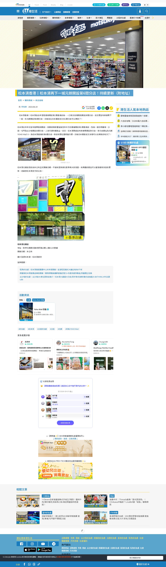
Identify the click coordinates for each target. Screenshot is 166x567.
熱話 (112, 496)
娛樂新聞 (66, 12)
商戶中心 (125, 5)
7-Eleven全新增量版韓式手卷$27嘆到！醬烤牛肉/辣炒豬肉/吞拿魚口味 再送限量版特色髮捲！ (62, 502)
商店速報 (39, 100)
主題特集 (148, 17)
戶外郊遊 (113, 512)
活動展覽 (65, 537)
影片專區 (99, 17)
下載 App (137, 5)
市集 (72, 537)
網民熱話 (65, 547)
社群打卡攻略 (114, 5)
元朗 (28, 300)
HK (29, 5)
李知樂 (24, 106)
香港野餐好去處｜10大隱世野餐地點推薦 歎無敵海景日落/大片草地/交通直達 (129, 517)
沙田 (52, 329)
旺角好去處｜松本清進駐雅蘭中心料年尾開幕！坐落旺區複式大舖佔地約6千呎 (51, 269)
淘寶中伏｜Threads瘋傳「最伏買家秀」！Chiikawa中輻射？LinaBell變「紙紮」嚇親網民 (129, 502)
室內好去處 (46, 512)
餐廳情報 (65, 540)
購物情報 (28, 100)
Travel (37, 5)
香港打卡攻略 (135, 17)
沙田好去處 (42, 329)
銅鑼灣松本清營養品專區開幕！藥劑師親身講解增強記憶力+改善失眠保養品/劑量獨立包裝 (56, 273)
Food (45, 5)
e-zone (70, 5)
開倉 (78, 537)
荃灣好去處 (122, 537)
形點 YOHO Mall (72, 329)
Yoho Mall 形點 (38, 300)
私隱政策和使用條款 (64, 557)
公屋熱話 (57, 12)
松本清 (31, 329)
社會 (141, 537)
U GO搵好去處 (100, 5)
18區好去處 (121, 17)
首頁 (20, 100)
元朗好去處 (111, 537)
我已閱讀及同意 (135, 558)
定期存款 (75, 12)
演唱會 (20, 17)
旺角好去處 (133, 537)
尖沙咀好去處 (86, 537)
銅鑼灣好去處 (99, 537)
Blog (61, 5)
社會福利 (83, 540)
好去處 (22, 329)
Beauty (53, 5)
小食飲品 (46, 496)
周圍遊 (109, 17)
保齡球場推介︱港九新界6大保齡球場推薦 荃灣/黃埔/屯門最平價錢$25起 (61, 517)
